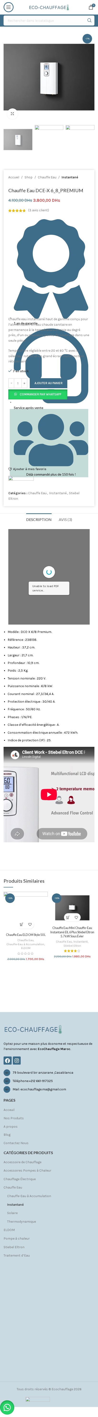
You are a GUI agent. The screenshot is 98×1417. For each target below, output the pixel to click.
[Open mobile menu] (8, 7)
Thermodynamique (21, 1222)
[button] (37, 394)
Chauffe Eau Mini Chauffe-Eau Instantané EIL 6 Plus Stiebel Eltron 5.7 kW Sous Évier (72, 932)
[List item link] (49, 1072)
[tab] (39, 518)
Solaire (12, 1213)
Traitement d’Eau (17, 1255)
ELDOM (25, 948)
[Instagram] (17, 1060)
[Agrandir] (12, 113)
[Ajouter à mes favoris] (30, 924)
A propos (11, 1127)
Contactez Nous (16, 1143)
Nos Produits (14, 1118)
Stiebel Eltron (72, 945)
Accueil (13, 177)
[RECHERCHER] (89, 21)
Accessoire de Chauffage (22, 1162)
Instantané (70, 177)
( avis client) (38, 210)
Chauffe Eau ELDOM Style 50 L (26, 935)
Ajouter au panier (48, 383)
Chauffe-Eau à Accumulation (25, 944)
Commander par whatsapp (40, 394)
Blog (7, 1135)
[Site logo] (49, 7)
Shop (28, 177)
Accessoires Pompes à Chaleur (27, 1170)
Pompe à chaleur (17, 1239)
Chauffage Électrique (20, 1179)
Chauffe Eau (47, 177)
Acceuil (9, 1110)
